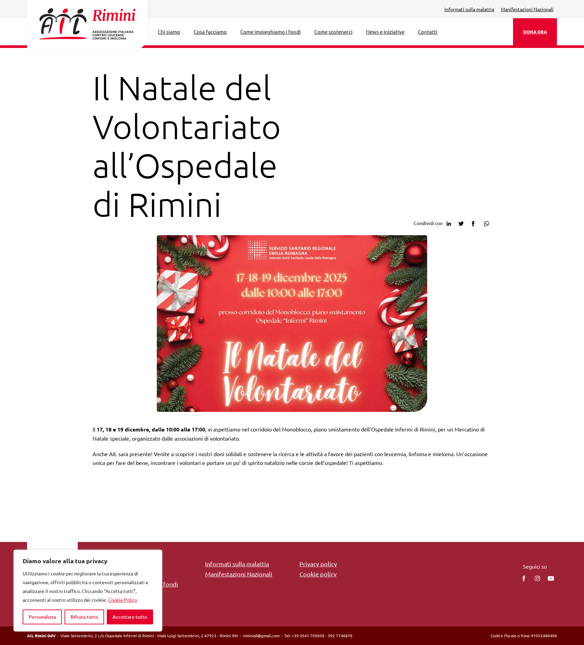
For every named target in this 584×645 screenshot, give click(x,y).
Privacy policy (318, 563)
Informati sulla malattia (469, 9)
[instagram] (537, 578)
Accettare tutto (130, 617)
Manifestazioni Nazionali (527, 9)
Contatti (427, 31)
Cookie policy (318, 573)
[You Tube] (550, 578)
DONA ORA (535, 31)
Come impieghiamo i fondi (270, 31)
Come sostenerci (333, 31)
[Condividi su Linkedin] (448, 222)
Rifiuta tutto (84, 617)
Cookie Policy (122, 600)
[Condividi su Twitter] (461, 222)
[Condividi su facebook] (473, 222)
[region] (88, 590)
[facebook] (523, 578)
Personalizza (42, 617)
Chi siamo (169, 31)
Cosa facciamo (210, 31)
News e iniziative (385, 31)
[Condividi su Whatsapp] (485, 222)
